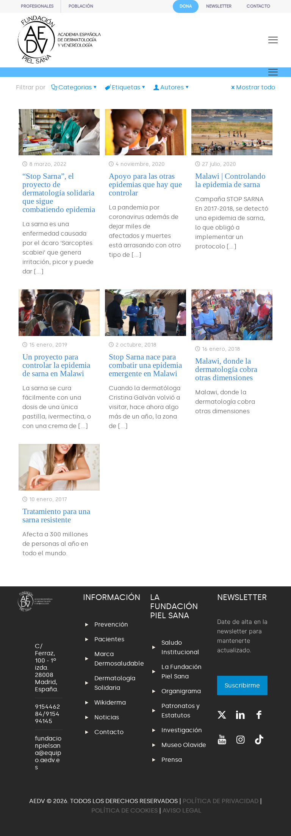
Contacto (109, 732)
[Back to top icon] (255, 820)
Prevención (111, 624)
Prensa (171, 759)
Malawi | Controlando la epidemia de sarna (230, 180)
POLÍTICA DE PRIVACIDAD (221, 801)
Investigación (181, 730)
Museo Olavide (183, 744)
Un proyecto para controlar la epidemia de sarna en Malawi (56, 365)
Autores (172, 87)
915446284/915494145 (47, 714)
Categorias (75, 87)
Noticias (106, 717)
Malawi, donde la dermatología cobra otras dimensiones (226, 369)
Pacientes (109, 639)
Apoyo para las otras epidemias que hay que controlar (145, 184)
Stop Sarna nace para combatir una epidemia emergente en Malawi (145, 365)
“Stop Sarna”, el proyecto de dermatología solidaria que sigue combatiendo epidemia (58, 193)
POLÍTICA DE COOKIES (124, 810)
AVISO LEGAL (182, 810)
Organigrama (181, 691)
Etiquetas (126, 87)
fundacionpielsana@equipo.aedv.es (48, 753)
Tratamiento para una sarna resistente (56, 515)
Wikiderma (110, 702)
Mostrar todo (255, 87)
